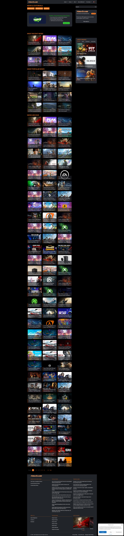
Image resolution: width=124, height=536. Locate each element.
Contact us (32, 519)
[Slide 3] (83, 530)
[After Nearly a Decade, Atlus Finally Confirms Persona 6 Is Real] (35, 302)
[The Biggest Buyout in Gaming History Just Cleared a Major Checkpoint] (65, 174)
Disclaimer (32, 521)
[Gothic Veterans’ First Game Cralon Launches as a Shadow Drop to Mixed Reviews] (35, 376)
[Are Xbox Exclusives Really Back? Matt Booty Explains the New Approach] (50, 291)
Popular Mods (54, 521)
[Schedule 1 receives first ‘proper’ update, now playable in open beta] (65, 75)
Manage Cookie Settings (89, 534)
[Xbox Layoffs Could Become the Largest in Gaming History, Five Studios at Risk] (65, 227)
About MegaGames (34, 517)
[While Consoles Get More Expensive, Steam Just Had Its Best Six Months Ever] (50, 195)
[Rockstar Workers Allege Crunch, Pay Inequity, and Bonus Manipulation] (65, 206)
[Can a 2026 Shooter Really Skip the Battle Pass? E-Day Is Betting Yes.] (65, 61)
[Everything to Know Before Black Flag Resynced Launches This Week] (50, 238)
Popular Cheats (54, 523)
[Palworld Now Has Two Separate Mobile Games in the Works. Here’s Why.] (65, 153)
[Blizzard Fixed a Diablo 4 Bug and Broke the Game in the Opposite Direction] (65, 344)
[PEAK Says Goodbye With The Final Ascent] (50, 40)
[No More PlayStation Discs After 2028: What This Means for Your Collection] (35, 238)
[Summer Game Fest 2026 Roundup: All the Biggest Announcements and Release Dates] (35, 291)
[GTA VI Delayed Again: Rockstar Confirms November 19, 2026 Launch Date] (35, 451)
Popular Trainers (55, 519)
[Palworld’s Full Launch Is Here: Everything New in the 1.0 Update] (50, 227)
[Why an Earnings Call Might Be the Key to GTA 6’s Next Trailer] (35, 174)
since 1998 (93, 13)
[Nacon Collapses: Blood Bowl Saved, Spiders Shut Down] (35, 217)
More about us (86, 21)
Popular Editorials (55, 527)
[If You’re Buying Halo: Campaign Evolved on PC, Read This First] (65, 164)
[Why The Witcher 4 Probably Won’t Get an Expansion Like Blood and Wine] (50, 302)
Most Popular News (39, 8)
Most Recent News (31, 8)
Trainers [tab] (78, 41)
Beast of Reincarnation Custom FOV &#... (81, 528)
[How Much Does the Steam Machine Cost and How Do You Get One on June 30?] (35, 270)
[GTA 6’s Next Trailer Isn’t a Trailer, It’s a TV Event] (35, 61)
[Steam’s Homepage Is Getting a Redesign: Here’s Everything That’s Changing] (50, 429)
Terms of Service (81, 534)
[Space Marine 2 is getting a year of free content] (65, 107)
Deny (111, 532)
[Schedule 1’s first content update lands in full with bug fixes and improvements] (35, 75)
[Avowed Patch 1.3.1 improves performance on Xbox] (50, 96)
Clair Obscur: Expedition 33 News (36, 481)
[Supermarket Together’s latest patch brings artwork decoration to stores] (35, 96)
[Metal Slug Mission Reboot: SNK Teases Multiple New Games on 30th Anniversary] (65, 397)
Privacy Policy (74, 534)
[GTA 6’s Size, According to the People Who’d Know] (35, 195)
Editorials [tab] (87, 41)
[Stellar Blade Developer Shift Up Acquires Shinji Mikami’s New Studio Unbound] (50, 440)
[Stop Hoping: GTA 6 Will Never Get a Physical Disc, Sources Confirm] (35, 227)
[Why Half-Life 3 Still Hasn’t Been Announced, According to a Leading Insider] (50, 217)
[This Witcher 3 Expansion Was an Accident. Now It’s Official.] (50, 164)
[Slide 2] (82, 530)
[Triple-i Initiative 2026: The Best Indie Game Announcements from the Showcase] (35, 419)
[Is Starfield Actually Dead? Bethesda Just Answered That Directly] (65, 185)
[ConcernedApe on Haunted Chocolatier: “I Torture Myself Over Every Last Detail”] (50, 249)
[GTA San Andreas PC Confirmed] (35, 86)
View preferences (119, 532)
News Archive (46, 8)
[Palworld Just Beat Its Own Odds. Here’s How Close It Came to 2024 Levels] (50, 206)
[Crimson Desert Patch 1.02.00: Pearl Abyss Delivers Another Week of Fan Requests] (35, 440)
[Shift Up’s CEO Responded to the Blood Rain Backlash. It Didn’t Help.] (35, 153)
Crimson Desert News (34, 485)
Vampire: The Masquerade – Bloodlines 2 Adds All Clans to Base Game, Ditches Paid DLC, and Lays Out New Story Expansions (62, 501)
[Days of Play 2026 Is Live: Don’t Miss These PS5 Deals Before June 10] (65, 312)
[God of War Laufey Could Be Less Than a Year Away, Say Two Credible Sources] (50, 270)
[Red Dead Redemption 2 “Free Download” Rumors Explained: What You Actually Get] (65, 451)
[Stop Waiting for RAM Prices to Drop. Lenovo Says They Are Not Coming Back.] (35, 249)
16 (44, 470)
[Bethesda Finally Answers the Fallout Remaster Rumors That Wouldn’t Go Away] (50, 185)
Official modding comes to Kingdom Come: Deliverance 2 (83, 501)
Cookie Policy (110, 534)
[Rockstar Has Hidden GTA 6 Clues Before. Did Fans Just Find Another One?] (50, 50)
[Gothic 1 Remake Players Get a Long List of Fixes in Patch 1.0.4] (35, 164)
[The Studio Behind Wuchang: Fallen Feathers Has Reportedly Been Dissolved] (50, 419)
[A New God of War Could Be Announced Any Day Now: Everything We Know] (65, 419)
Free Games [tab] (93, 41)
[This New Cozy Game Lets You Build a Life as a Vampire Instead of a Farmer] (35, 206)
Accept (103, 532)
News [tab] (83, 41)
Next (51, 470)
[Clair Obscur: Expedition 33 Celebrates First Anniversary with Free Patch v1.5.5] (35, 397)
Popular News (54, 525)
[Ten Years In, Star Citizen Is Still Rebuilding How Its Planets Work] (65, 40)
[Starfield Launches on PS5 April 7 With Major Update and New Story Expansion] (35, 461)
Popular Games (54, 517)
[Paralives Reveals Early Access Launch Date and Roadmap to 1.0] (35, 355)
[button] (122, 524)
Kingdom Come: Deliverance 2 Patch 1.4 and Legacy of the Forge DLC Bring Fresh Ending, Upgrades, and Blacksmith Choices (62, 488)
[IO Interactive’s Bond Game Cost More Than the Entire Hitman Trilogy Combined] (65, 302)
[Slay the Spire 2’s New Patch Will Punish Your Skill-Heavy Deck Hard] (65, 323)
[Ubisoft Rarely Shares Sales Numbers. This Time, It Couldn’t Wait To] (65, 195)
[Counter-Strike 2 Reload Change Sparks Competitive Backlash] (65, 461)
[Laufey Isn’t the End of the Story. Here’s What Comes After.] (50, 174)
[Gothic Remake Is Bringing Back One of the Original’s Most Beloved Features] (50, 61)
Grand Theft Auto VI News (35, 483)
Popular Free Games (55, 529)
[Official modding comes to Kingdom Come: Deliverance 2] (65, 96)
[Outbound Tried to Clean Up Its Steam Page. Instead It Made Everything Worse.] (35, 334)
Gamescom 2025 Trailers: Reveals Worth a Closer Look (61, 494)
